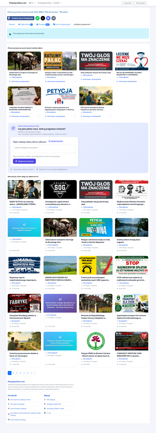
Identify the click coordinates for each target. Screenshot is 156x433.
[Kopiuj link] (53, 18)
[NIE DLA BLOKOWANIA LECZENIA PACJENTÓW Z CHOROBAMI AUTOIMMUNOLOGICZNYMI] (131, 68)
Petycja (12, 24)
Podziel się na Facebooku (22, 18)
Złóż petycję (140, 3)
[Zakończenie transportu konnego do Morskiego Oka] (24, 68)
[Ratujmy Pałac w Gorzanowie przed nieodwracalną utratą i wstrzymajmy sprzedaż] (60, 68)
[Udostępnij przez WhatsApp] (37, 18)
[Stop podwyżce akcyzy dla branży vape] (95, 67)
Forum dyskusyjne (62, 24)
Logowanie (128, 3)
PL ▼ (33, 3)
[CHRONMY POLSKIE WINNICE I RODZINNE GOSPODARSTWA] (24, 102)
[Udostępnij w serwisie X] (43, 18)
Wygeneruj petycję (26, 161)
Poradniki (12, 395)
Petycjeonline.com (17, 3)
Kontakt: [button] (56, 3)
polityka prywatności (82, 24)
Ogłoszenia (26, 24)
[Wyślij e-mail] (48, 18)
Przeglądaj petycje (45, 3)
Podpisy (43, 24)
